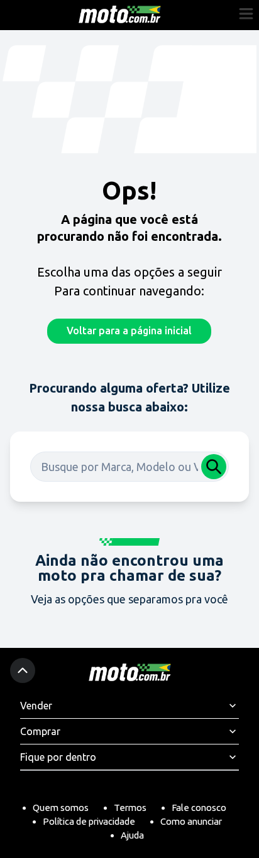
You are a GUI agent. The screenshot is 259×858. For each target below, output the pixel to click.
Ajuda (132, 835)
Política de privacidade (89, 821)
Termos (130, 807)
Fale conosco (199, 807)
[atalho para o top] (22, 670)
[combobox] (129, 467)
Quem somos (61, 807)
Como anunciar (191, 821)
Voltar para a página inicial (129, 330)
